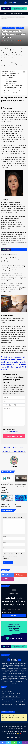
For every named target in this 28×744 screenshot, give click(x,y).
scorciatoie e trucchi (6, 707)
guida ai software (19, 448)
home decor (14, 699)
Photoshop (7, 451)
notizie (22, 701)
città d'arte (4, 696)
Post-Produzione (20, 27)
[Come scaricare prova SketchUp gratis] (7, 498)
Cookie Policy (23, 731)
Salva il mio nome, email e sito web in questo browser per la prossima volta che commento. (13, 556)
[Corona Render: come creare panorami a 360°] (21, 478)
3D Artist (7, 448)
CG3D (18, 693)
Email (5, 542)
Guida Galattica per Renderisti (8, 27)
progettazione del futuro (7, 704)
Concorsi (16, 731)
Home (4, 17)
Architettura (10, 691)
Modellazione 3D (11, 17)
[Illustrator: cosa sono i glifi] (21, 498)
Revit (16, 704)
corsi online (11, 696)
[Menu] (2, 3)
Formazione (10, 731)
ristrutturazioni (22, 704)
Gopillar (17, 696)
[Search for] (26, 3)
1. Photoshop (9, 77)
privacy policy (14, 431)
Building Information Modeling (8, 693)
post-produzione (19, 451)
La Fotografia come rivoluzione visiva (13, 13)
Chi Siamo (4, 731)
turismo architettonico (18, 707)
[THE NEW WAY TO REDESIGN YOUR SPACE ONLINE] (14, 8)
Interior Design (22, 699)
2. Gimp (8, 79)
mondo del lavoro (15, 701)
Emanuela (6, 40)
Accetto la (6, 612)
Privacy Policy (12, 612)
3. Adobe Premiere (11, 81)
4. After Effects (10, 83)
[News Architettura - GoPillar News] (10, 2)
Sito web (5, 548)
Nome (5, 536)
